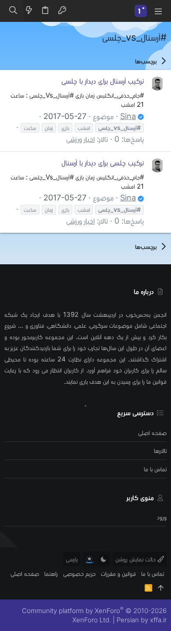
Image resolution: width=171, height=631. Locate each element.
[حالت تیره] (103, 559)
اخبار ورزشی (80, 139)
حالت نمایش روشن (136, 559)
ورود (162, 517)
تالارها (160, 450)
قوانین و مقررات (118, 573)
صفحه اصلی (152, 432)
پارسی (72, 559)
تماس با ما (155, 469)
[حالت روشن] (89, 559)
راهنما (51, 573)
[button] (158, 11)
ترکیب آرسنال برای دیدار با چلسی (102, 80)
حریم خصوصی (79, 573)
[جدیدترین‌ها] (28, 11)
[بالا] (161, 588)
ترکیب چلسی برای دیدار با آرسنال (102, 162)
